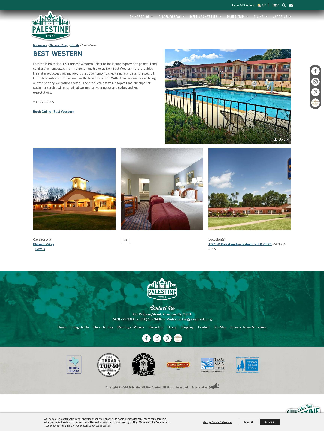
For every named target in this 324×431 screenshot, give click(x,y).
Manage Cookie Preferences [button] (217, 422)
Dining (259, 16)
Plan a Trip (235, 16)
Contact (204, 327)
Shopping (280, 16)
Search (283, 5)
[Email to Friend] (125, 240)
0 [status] (278, 5)
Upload (284, 139)
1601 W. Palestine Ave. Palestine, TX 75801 (240, 244)
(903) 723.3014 (123, 319)
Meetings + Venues (204, 16)
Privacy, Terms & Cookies (248, 327)
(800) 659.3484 (151, 319)
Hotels (74, 45)
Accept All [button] (270, 422)
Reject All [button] (248, 422)
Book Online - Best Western (53, 111)
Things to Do (139, 16)
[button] (291, 5)
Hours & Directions (243, 5)
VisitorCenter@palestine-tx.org (189, 319)
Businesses (40, 45)
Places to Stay (170, 16)
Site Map (220, 327)
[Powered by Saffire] (214, 386)
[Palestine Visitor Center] (50, 26)
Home (62, 327)
